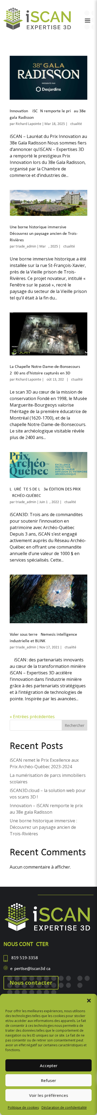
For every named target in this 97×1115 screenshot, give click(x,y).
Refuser (48, 1080)
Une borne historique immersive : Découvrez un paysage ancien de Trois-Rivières (44, 233)
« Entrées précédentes (32, 717)
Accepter (48, 1065)
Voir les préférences (48, 1095)
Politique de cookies (23, 1107)
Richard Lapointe (28, 124)
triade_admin (26, 247)
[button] (89, 1000)
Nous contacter (31, 982)
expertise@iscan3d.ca (30, 968)
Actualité (75, 124)
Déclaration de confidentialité (64, 1107)
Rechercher (74, 725)
